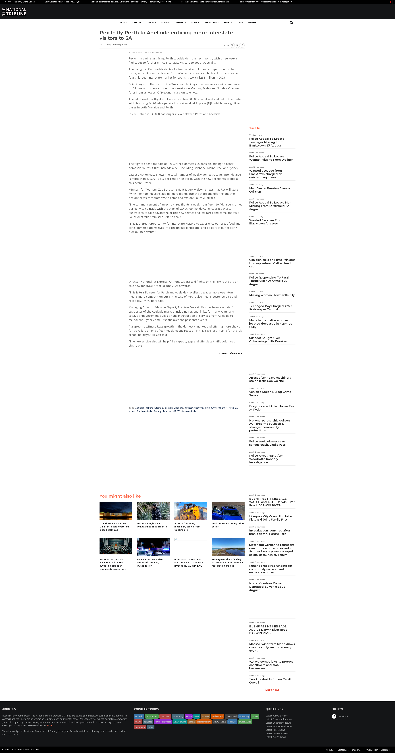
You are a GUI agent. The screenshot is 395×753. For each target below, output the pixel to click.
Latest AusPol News (276, 736)
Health (228, 22)
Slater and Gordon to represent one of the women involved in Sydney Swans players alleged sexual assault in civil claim (271, 550)
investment (140, 727)
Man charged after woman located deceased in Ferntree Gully (270, 324)
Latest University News (277, 733)
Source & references (229, 353)
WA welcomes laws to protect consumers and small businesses (271, 665)
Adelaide (139, 407)
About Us (330, 750)
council (255, 716)
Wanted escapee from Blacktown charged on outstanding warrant (265, 174)
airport (149, 407)
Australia (158, 407)
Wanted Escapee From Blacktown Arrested (266, 222)
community (178, 716)
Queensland (231, 716)
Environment (179, 721)
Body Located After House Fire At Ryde (42, 1)
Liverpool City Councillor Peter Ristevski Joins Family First (270, 518)
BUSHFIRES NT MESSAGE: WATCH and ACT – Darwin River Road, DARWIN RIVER (272, 502)
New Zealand (219, 721)
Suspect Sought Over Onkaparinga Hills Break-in (268, 339)
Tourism (167, 411)
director (189, 407)
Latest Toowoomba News (279, 719)
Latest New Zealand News (279, 726)
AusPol (138, 721)
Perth (231, 407)
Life (239, 22)
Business (181, 22)
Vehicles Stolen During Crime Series (270, 393)
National (137, 22)
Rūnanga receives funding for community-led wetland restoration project (270, 569)
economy (199, 407)
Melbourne (211, 407)
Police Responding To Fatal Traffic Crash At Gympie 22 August (269, 281)
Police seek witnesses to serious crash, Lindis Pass (184, 1)
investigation (245, 721)
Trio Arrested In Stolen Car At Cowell (270, 681)
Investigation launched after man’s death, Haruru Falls (269, 532)
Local (151, 22)
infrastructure (204, 721)
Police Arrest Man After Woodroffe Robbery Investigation (245, 1)
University (244, 716)
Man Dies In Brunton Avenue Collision (270, 190)
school (132, 411)
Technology (212, 22)
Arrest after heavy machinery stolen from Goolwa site (270, 379)
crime (151, 727)
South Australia (144, 411)
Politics (165, 22)
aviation (168, 407)
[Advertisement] (336, 11)
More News (272, 689)
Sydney (157, 411)
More (49, 725)
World (252, 22)
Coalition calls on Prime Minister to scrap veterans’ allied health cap (272, 263)
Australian (165, 716)
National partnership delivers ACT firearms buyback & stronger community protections (110, 1)
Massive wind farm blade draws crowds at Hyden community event (272, 647)
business (232, 721)
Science (195, 22)
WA (174, 411)
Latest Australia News (277, 715)
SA (236, 407)
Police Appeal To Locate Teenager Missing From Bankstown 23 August (266, 142)
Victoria (205, 716)
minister (222, 407)
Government (152, 716)
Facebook (343, 716)
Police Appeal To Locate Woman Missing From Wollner (271, 158)
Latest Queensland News (278, 722)
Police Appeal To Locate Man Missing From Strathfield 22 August (270, 206)
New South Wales (163, 721)
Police (189, 716)
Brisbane (178, 407)
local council (217, 716)
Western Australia (186, 411)
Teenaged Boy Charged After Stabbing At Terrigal (270, 307)
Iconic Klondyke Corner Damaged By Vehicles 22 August (267, 587)
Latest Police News (275, 729)
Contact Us (342, 750)
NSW (196, 716)
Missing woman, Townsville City (272, 295)
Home (123, 22)
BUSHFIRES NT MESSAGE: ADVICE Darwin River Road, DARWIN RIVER (268, 630)
